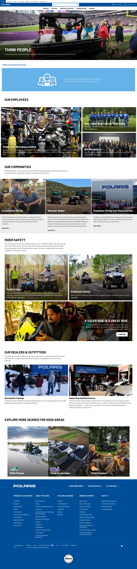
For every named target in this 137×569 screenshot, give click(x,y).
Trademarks (73, 545)
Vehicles (46, 8)
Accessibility (64, 545)
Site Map (28, 545)
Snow (15, 1)
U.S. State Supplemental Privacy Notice (37, 547)
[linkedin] (122, 546)
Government (43, 1)
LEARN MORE (122, 334)
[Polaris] (5, 5)
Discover (54, 8)
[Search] (77, 4)
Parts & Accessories (67, 8)
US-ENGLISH (111, 486)
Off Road (9, 1)
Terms (57, 545)
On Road (21, 1)
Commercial (34, 1)
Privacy (35, 545)
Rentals (91, 8)
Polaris (3, 1)
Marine (27, 1)
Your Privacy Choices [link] (45, 545)
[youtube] (101, 546)
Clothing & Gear (81, 8)
